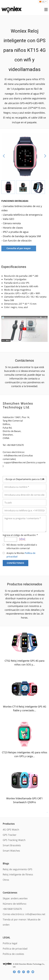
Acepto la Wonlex (21, 555)
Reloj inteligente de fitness (18, 874)
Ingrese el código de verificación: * (20, 535)
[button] (3, 155)
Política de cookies (13, 954)
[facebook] (15, 971)
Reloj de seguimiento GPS (17, 869)
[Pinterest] (24, 971)
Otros (6, 879)
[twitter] (20, 971)
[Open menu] (46, 9)
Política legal (10, 943)
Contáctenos (15, 562)
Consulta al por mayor (19, 248)
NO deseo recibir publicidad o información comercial (22, 546)
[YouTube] (33, 971)
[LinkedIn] (29, 971)
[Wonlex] (11, 9)
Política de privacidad (15, 948)
